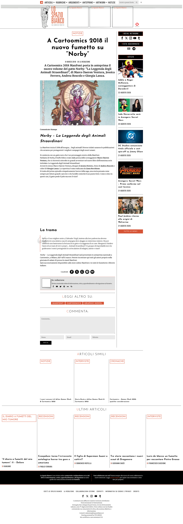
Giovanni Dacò (118, 463)
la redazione (85, 61)
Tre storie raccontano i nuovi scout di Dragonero (127, 458)
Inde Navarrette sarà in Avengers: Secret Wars (129, 117)
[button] (137, 2)
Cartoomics (74, 303)
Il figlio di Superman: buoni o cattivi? (91, 458)
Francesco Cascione (157, 463)
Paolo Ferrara (46, 466)
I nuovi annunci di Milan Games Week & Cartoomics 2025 (55, 400)
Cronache (117, 361)
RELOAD (137, 24)
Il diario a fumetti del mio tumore (17, 418)
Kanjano (7, 466)
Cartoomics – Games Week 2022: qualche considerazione (123, 400)
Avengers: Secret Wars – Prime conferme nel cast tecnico (129, 184)
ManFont (58, 303)
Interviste (82, 361)
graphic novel (93, 303)
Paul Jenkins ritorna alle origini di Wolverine (128, 219)
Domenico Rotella (83, 463)
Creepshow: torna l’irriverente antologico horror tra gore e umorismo (55, 459)
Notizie (77, 33)
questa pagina (115, 477)
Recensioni (46, 417)
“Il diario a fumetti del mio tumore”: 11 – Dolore (17, 461)
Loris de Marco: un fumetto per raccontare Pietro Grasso (163, 458)
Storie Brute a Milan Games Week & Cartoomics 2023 (90, 400)
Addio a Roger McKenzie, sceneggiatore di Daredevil (127, 84)
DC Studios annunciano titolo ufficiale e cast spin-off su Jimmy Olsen (130, 149)
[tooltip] (72, 272)
